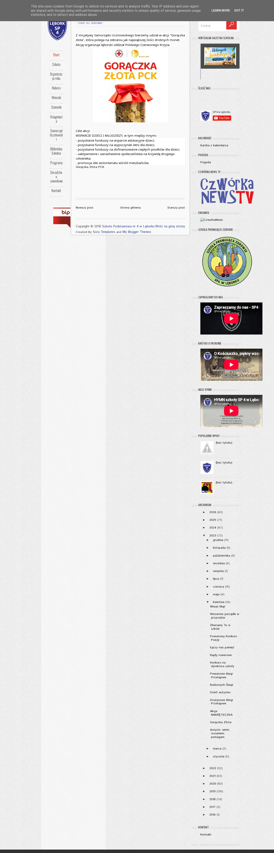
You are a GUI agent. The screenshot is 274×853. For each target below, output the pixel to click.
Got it (239, 10)
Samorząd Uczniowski (56, 135)
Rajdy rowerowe (221, 655)
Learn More (220, 10)
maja (216, 594)
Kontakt (56, 190)
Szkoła (56, 64)
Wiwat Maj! (217, 606)
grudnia (218, 540)
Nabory (56, 87)
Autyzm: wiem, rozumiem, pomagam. (220, 733)
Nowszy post (84, 208)
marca (217, 748)
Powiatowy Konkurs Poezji (223, 638)
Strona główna (130, 208)
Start (56, 54)
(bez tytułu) (224, 443)
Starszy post (176, 208)
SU (87, 23)
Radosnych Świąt (221, 685)
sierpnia (218, 571)
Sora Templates (104, 232)
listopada (219, 548)
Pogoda (205, 162)
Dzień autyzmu (220, 692)
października (221, 556)
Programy (56, 162)
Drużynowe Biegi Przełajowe (221, 702)
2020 (212, 784)
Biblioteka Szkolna (56, 151)
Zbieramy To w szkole (220, 627)
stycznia (218, 756)
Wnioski (56, 97)
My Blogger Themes (136, 232)
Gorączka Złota (220, 722)
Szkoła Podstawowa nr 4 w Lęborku (128, 226)
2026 (212, 512)
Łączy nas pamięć (222, 647)
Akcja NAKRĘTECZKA (221, 713)
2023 (212, 535)
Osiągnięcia (56, 119)
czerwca (218, 587)
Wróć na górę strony (170, 226)
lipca (216, 579)
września (219, 563)
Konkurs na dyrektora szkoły (222, 664)
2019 (212, 791)
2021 (212, 776)
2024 (212, 528)
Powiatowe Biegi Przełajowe (221, 676)
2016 (212, 815)
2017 (212, 807)
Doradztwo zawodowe (56, 177)
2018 (212, 799)
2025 (212, 520)
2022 (212, 768)
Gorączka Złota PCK (90, 167)
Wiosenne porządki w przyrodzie (224, 616)
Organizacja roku (56, 76)
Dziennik (56, 107)
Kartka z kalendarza (214, 145)
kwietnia (218, 602)
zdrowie (96, 23)
